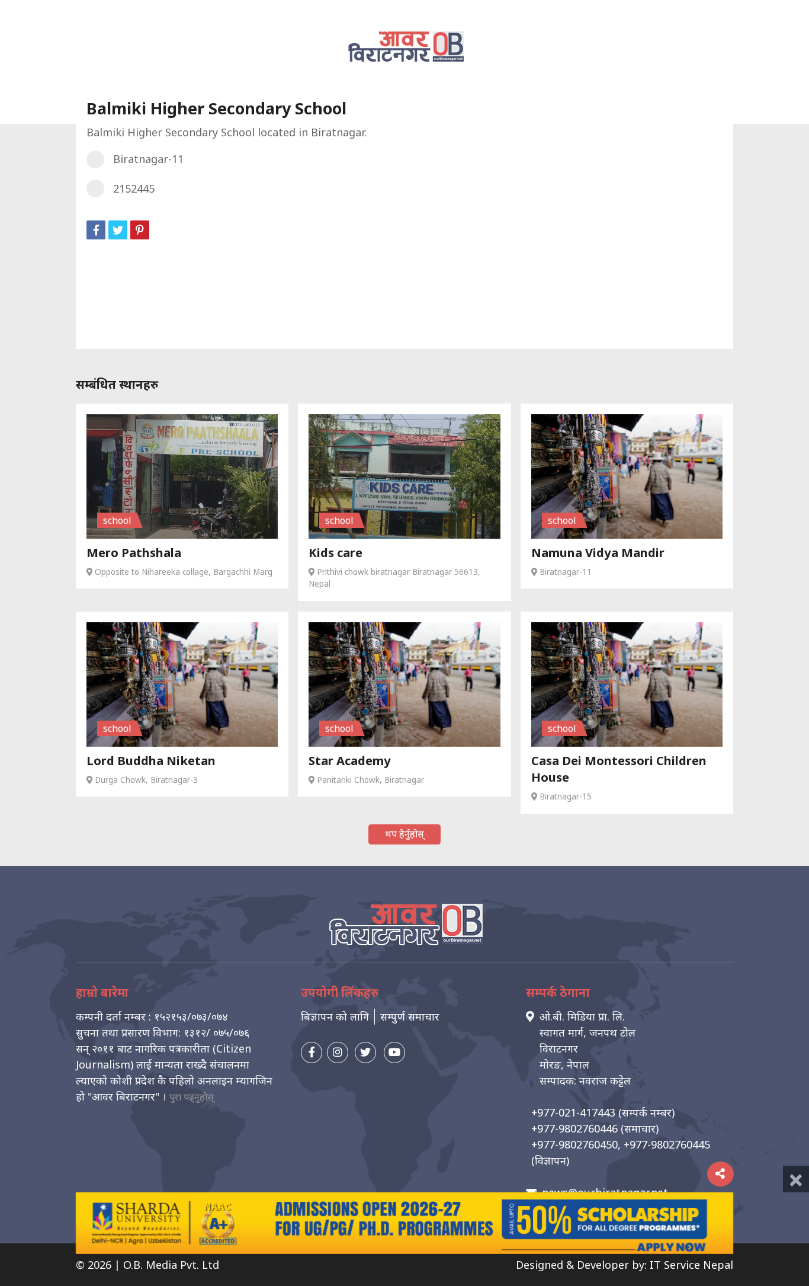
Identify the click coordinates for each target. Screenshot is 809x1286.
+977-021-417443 (573, 1112)
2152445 (134, 188)
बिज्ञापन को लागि (335, 1016)
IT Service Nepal (691, 1265)
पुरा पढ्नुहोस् (191, 1096)
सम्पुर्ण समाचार (409, 1016)
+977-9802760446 (574, 1128)
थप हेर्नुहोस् (404, 833)
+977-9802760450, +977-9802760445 (620, 1144)
